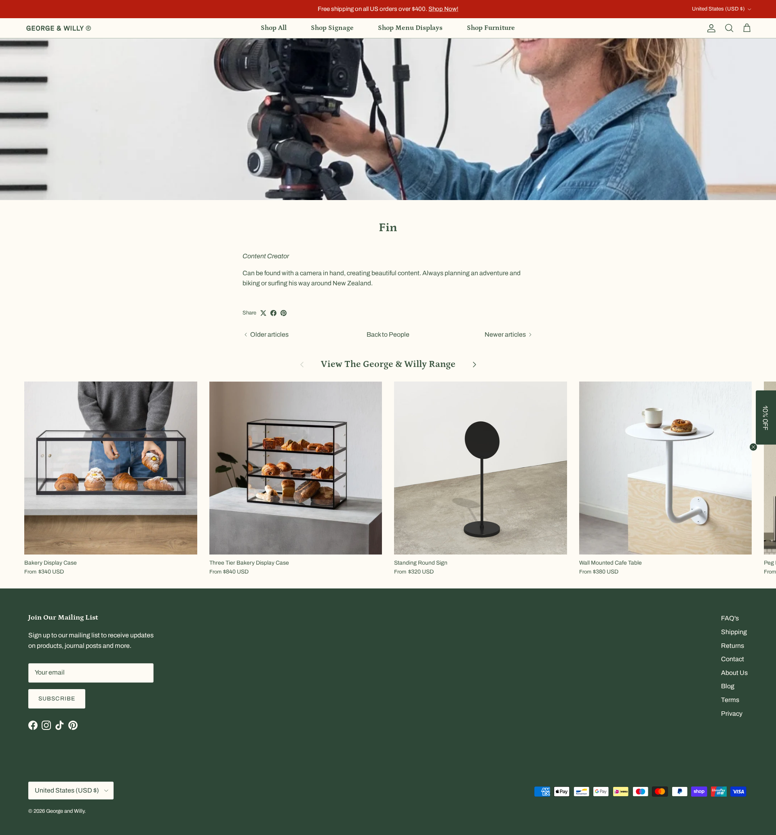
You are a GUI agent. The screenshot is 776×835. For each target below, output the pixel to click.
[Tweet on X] (263, 313)
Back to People (388, 334)
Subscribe (56, 699)
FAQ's (730, 618)
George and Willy (65, 811)
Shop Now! (443, 9)
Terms (730, 699)
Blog (727, 686)
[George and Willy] (58, 28)
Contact (732, 659)
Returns (732, 645)
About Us (734, 672)
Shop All (274, 28)
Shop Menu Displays (410, 28)
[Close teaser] (753, 447)
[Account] (709, 28)
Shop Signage (332, 28)
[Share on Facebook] (273, 313)
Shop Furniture (491, 28)
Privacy (731, 713)
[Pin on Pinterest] (283, 313)
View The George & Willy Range (388, 364)
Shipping (734, 631)
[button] (766, 417)
